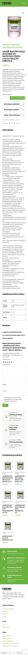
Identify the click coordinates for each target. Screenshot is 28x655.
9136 (13, 312)
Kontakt (4, 616)
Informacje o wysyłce (11, 110)
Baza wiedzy (6, 627)
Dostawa (5, 614)
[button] (23, 12)
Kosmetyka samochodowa (10, 646)
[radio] (3, 362)
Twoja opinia (6, 365)
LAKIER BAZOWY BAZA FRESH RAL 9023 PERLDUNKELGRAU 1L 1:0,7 (7, 509)
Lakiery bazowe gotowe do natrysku (12, 47)
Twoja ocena (6, 359)
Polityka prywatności (8, 609)
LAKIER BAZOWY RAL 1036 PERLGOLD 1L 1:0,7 (7, 538)
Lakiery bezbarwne (7, 641)
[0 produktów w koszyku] (24, 3)
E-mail (4, 391)
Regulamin (5, 611)
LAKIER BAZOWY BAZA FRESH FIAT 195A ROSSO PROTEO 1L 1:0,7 (7, 479)
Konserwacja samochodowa (10, 643)
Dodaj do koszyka (16, 98)
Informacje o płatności (12, 104)
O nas (4, 625)
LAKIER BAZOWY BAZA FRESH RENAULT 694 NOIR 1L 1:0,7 (20, 479)
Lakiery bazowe (16, 44)
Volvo (13, 317)
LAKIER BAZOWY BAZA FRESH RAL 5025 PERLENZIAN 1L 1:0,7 (20, 509)
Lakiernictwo (6, 44)
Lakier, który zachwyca (12, 115)
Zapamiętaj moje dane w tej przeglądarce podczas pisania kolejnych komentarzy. (13, 399)
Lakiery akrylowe (7, 638)
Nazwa (4, 384)
